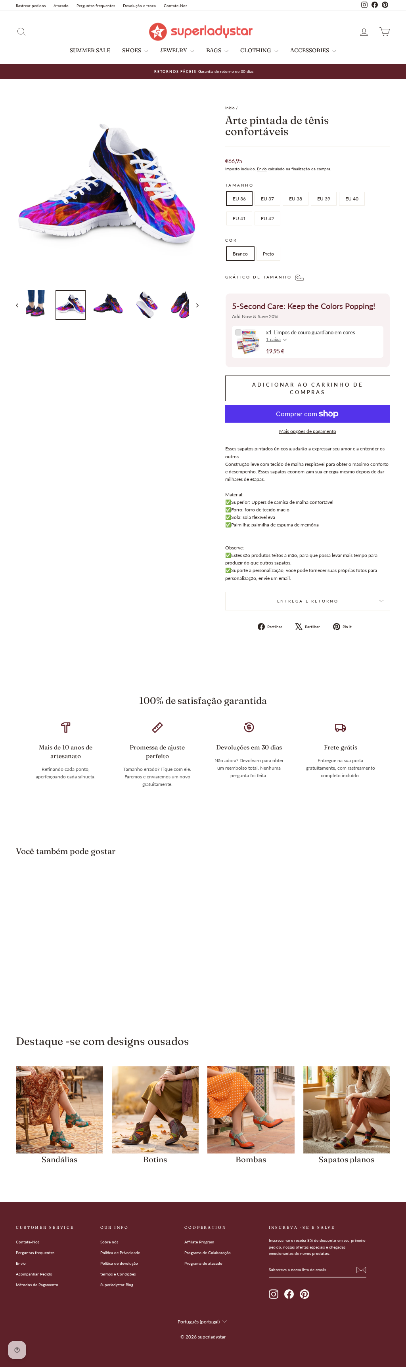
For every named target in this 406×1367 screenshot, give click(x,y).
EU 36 (239, 199)
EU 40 (351, 199)
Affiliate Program (199, 1241)
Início (230, 107)
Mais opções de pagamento (307, 431)
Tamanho (239, 185)
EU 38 (295, 199)
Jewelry (174, 50)
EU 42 (267, 218)
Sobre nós (109, 1241)
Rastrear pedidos (31, 5)
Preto (268, 254)
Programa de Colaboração (207, 1252)
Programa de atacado (203, 1263)
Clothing (256, 50)
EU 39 (323, 199)
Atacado (61, 5)
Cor (231, 240)
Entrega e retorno (308, 601)
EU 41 (239, 218)
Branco (240, 254)
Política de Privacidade (120, 1252)
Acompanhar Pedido (34, 1274)
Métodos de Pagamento (37, 1284)
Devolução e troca (139, 5)
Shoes (132, 50)
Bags (214, 50)
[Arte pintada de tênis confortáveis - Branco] (54, 989)
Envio (262, 168)
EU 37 (267, 199)
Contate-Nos (175, 5)
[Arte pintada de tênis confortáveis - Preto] (65, 989)
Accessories (310, 50)
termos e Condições (118, 1274)
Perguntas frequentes (96, 5)
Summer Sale (90, 50)
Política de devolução (119, 1263)
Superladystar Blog (116, 1284)
